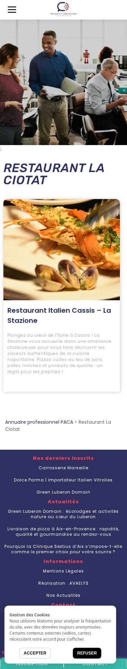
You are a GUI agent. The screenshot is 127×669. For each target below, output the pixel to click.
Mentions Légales (63, 571)
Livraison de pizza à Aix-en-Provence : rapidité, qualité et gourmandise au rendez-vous (63, 531)
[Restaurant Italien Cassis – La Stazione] (61, 249)
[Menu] (12, 9)
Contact (95, 663)
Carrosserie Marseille (63, 468)
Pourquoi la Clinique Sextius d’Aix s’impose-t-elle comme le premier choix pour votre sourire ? (63, 549)
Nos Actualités (63, 595)
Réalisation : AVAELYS (63, 583)
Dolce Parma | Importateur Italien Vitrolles (63, 480)
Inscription (32, 663)
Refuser (87, 653)
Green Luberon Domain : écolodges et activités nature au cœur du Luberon (63, 514)
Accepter (35, 653)
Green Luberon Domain (63, 492)
